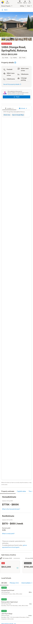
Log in (29, 2)
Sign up (25, 2)
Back (5, 10)
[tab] (9, 108)
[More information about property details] (15, 63)
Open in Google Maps (18, 115)
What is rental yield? (8, 533)
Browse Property (6, 6)
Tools (28, 6)
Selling (22, 6)
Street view (7, 115)
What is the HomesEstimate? (11, 509)
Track (17, 97)
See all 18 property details (11, 84)
